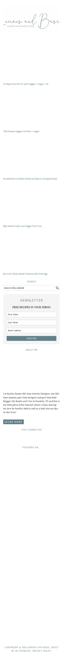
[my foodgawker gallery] (31, 560)
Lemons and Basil (31, 17)
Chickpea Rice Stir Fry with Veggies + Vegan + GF (25, 84)
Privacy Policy (42, 651)
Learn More (13, 421)
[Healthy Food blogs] (31, 633)
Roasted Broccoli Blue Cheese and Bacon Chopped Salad (30, 178)
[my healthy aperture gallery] (31, 591)
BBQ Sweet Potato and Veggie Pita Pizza (22, 226)
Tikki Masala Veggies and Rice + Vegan (21, 131)
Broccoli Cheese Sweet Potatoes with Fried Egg (25, 273)
